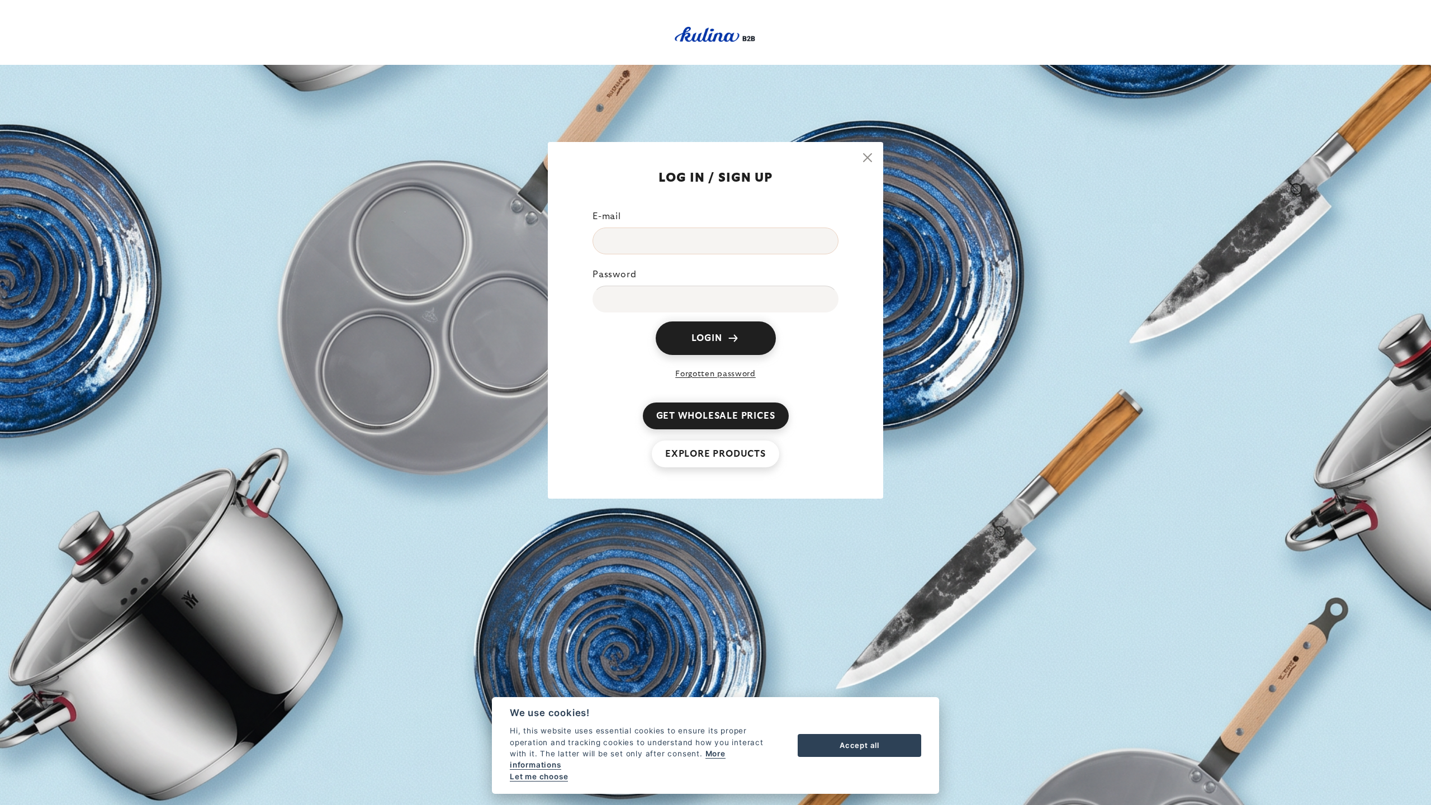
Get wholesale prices (715, 415)
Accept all (859, 745)
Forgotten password (715, 374)
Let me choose (539, 776)
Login (706, 338)
